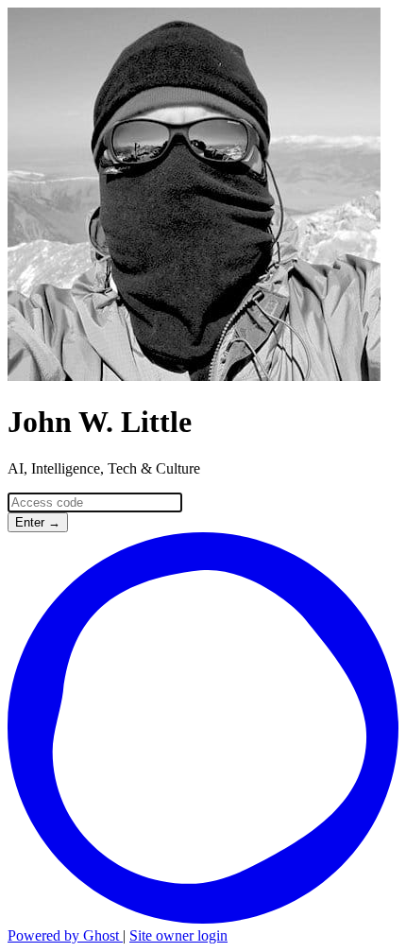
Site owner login (178, 935)
